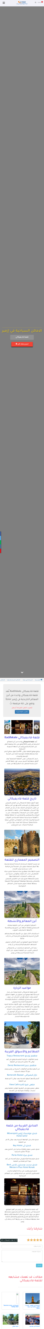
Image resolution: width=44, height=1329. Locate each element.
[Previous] (7, 727)
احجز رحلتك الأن (22, 344)
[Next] (36, 727)
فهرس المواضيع (22, 712)
